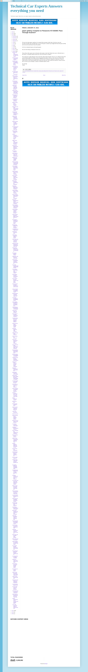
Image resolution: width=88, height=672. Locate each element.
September (15, 40)
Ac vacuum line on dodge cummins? (15, 557)
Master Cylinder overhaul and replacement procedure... (15, 163)
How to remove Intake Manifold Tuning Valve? (15, 325)
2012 (13, 34)
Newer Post (24, 75)
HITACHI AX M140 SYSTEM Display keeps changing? (14, 364)
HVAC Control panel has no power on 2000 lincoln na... (15, 77)
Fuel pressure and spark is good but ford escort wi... (15, 82)
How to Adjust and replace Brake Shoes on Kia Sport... (15, 168)
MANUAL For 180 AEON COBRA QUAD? (14, 159)
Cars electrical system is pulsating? (14, 100)
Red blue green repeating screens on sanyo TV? (15, 295)
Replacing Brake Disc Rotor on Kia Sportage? (15, 187)
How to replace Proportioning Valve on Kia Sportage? (15, 206)
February (14, 49)
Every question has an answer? (15, 436)
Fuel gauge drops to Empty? (14, 254)
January (14, 51)
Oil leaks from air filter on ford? (14, 404)
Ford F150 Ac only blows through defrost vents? (14, 565)
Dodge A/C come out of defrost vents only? (15, 561)
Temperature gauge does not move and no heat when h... (15, 249)
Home (44, 75)
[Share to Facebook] (29, 69)
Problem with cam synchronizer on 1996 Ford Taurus (15, 54)
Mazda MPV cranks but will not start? (15, 373)
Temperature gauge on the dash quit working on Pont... (15, 147)
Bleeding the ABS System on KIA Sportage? (15, 226)
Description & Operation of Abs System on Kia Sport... (15, 221)
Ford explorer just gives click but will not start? (15, 276)
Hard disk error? (15, 413)
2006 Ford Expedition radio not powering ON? (14, 517)
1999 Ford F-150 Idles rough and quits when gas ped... (14, 87)
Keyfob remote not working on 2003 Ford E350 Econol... (15, 63)
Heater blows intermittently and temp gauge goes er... (15, 261)
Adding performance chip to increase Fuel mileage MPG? (15, 601)
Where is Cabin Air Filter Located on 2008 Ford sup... (15, 123)
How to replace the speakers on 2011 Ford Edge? (15, 543)
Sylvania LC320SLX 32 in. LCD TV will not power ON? (14, 394)
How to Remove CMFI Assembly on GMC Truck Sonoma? (15, 346)
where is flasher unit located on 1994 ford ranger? (15, 290)
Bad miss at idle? (14, 402)
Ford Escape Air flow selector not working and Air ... (15, 522)
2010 (13, 612)
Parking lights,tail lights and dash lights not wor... (14, 445)
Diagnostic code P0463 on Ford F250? (15, 257)
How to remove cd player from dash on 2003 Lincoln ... (15, 285)
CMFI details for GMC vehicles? (15, 333)
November (14, 37)
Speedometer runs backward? (14, 449)
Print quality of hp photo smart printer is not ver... (15, 315)
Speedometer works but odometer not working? (15, 113)
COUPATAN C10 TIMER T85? (15, 230)
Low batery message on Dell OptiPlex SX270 (15, 299)
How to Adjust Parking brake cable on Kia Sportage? (15, 177)
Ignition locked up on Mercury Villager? (15, 104)
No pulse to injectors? (14, 151)
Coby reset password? (14, 412)
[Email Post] (23, 69)
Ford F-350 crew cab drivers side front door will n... (15, 241)
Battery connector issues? (14, 399)
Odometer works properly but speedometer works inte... (15, 245)
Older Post (64, 75)
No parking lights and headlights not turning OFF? (14, 466)
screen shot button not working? (14, 311)
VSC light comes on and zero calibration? (15, 592)
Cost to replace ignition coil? (15, 585)
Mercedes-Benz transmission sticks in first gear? (15, 351)
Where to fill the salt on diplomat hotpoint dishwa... (15, 417)
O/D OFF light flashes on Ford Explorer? (14, 504)
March (14, 48)
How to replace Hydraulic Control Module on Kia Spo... (15, 211)
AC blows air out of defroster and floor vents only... (15, 128)
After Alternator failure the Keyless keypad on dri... (15, 454)
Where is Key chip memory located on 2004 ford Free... (15, 440)
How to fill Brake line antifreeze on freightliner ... (15, 432)
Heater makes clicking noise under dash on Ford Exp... (15, 92)
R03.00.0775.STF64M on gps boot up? (15, 421)
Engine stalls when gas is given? (15, 132)
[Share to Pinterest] (30, 69)
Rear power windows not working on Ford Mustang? (15, 512)
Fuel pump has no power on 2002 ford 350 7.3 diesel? (15, 68)
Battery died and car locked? (15, 539)
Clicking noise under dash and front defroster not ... (15, 461)
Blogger (46, 663)
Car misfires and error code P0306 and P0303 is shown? (15, 482)
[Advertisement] (45, 36)
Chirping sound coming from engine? (15, 58)
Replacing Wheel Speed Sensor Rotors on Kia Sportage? (15, 201)
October (14, 39)
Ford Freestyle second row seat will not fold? (15, 526)
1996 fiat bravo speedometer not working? (15, 308)
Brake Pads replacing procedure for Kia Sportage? (15, 182)
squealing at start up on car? (14, 232)
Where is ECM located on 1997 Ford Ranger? (14, 408)
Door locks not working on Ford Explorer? (14, 385)
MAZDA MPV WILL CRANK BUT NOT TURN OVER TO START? (15, 377)
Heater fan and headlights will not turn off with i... (15, 500)
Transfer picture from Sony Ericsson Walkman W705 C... (15, 320)
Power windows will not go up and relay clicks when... (15, 492)
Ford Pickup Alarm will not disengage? (15, 508)
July (13, 42)
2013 (13, 33)
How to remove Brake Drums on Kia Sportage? (15, 173)
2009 (13, 613)
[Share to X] (28, 69)
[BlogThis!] (26, 69)
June (13, 43)
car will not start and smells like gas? (15, 381)
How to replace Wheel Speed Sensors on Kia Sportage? (15, 196)
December (14, 36)
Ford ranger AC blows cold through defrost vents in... (15, 552)
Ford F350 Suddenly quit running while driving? (15, 266)
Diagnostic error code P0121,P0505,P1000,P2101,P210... (15, 108)
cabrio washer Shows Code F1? (15, 577)
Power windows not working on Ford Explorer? (15, 390)
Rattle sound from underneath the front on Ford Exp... (14, 142)
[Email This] (25, 69)
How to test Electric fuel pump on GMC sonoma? (14, 341)
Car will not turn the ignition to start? (15, 496)
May (13, 45)
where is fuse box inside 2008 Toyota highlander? (15, 574)
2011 (13, 610)
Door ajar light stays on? (14, 458)
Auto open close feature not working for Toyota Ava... (15, 581)
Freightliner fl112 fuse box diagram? (15, 428)
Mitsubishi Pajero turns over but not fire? (15, 369)
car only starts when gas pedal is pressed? (14, 588)
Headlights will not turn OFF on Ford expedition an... (15, 472)
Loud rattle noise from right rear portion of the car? (15, 606)
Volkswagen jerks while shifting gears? (14, 236)
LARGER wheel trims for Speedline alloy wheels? (15, 359)
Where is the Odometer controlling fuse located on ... (15, 118)
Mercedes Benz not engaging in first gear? (15, 355)
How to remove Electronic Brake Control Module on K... (15, 216)
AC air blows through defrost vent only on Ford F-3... (15, 547)
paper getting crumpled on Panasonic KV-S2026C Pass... (15, 304)
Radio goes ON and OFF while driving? (15, 536)
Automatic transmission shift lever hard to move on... (15, 531)
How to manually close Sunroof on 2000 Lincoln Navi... (15, 136)
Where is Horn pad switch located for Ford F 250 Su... (14, 487)
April (13, 46)
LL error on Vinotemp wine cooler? (15, 425)
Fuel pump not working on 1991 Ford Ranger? (14, 96)
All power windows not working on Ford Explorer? (15, 477)
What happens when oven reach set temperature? (15, 155)
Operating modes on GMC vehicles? (14, 330)
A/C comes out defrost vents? (15, 570)
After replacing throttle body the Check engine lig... (15, 596)
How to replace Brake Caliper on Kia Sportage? (15, 192)
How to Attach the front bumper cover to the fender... (15, 280)
